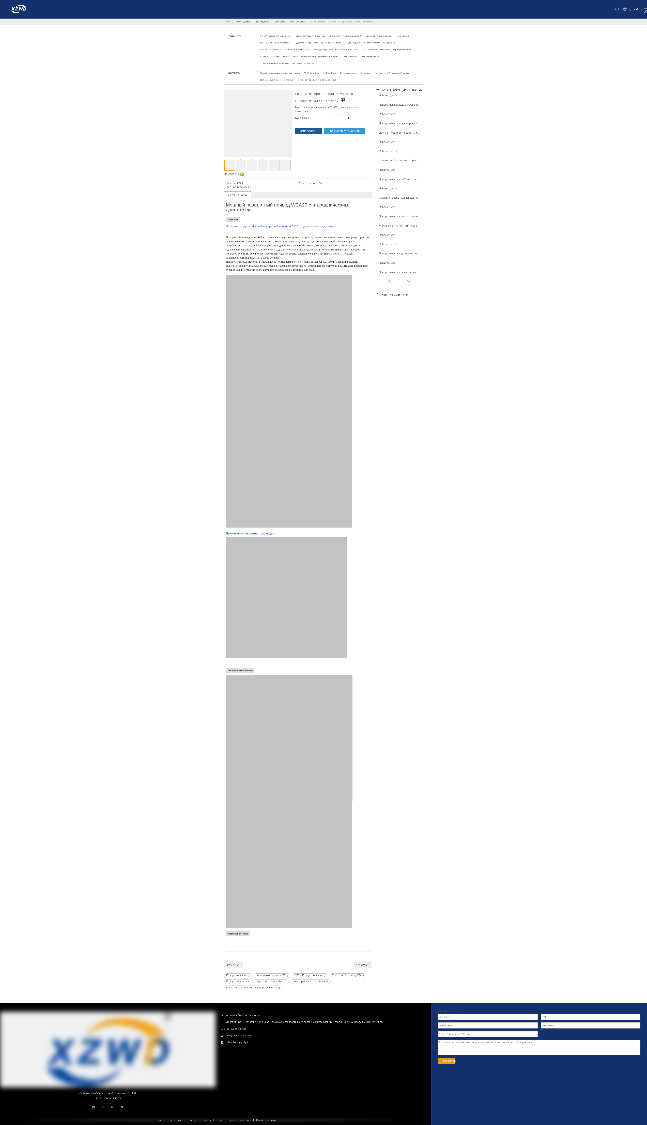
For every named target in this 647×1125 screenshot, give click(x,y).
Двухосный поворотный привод (355, 73)
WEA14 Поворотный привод (310, 975)
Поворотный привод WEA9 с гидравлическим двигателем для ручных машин (399, 179)
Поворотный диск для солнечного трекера (280, 73)
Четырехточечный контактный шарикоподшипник (387, 50)
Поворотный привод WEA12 (348, 975)
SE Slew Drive (329, 73)
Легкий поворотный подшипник (275, 36)
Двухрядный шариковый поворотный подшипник (371, 43)
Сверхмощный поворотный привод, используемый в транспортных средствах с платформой (399, 160)
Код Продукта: (235, 187)
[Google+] (103, 1107)
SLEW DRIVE (234, 73)
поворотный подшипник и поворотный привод (253, 987)
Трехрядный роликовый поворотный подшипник (336, 50)
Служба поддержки (239, 1120)
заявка (219, 1120)
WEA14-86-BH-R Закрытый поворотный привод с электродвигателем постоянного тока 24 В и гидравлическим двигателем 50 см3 (399, 225)
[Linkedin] (93, 1107)
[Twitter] (112, 1107)
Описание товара (237, 194)
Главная (160, 1120)
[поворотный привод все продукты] (289, 338)
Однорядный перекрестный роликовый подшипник (319, 43)
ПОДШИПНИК (234, 36)
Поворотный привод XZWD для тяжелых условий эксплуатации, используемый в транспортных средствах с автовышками (399, 104)
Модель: (231, 183)
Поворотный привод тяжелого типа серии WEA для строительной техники (399, 253)
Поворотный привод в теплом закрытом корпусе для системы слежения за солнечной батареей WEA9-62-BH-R (399, 216)
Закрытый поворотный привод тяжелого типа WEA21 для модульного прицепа (399, 197)
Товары (191, 1120)
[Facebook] (122, 1107)
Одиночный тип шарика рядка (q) (275, 43)
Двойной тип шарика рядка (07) (274, 56)
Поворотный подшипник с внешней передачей (315, 56)
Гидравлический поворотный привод (391, 73)
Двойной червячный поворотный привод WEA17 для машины (399, 132)
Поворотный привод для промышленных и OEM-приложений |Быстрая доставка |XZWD (399, 123)
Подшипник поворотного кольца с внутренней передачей (286, 63)
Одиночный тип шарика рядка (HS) (345, 36)
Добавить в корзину (347, 131)
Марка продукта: (307, 183)
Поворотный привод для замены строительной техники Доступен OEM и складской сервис (399, 272)
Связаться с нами (266, 1120)
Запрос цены (308, 131)
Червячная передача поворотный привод (316, 80)
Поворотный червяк (237, 981)
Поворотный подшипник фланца (310, 36)
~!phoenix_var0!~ (388, 95)
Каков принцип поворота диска (310, 981)
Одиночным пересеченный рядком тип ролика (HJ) (284, 50)
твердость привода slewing (270, 981)
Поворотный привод (238, 975)
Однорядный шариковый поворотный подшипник (389, 36)
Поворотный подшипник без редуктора (360, 56)
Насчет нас (176, 1120)
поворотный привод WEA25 (272, 975)
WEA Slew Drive (311, 73)
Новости (206, 1120)
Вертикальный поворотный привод (276, 80)
